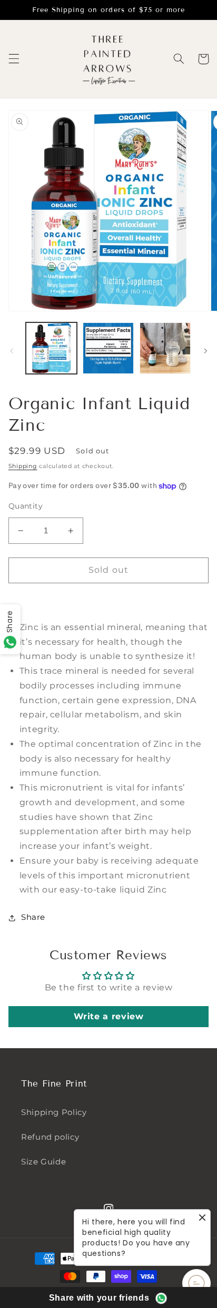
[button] (14, 59)
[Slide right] (205, 350)
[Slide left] (11, 350)
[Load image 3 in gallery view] (165, 347)
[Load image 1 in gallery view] (51, 347)
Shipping (22, 466)
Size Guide (43, 1162)
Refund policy (50, 1137)
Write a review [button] (109, 1016)
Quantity (25, 506)
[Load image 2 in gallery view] (108, 347)
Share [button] (33, 917)
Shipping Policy (53, 1112)
